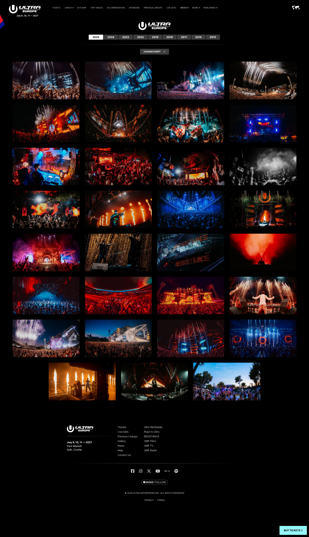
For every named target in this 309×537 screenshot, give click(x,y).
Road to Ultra (151, 431)
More (195, 7)
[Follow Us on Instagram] (140, 471)
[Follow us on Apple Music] (154, 482)
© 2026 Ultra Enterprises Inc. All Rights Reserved (154, 493)
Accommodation (116, 7)
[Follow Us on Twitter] (149, 471)
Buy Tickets (292, 530)
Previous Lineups (153, 7)
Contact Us (124, 454)
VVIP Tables (97, 7)
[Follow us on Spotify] (176, 471)
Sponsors (134, 7)
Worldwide (209, 7)
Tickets (56, 7)
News (121, 445)
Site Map (81, 7)
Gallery (122, 440)
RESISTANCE (151, 436)
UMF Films (150, 440)
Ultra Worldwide (153, 427)
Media (183, 7)
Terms (161, 500)
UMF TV (148, 445)
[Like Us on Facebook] (132, 471)
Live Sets (171, 7)
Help (120, 450)
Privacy (149, 500)
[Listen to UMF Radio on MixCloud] (167, 471)
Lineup (68, 7)
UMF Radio (150, 450)
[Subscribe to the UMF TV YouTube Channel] (158, 471)
